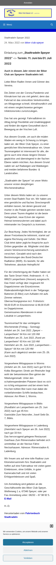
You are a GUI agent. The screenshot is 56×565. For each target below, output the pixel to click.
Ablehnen (28, 550)
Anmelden (28, 3)
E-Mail (7, 498)
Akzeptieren (28, 542)
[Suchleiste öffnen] (52, 24)
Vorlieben (28, 558)
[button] (51, 526)
